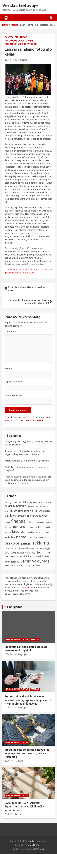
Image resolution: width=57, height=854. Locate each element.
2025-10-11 (10, 761)
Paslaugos (20, 37)
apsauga (8, 502)
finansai (19, 521)
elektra (7, 522)
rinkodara (10, 548)
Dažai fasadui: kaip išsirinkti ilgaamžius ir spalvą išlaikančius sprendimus (25, 806)
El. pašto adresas (14, 381)
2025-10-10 (10, 814)
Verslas (32, 44)
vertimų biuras (10, 566)
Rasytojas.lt (23, 654)
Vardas (9, 368)
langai (47, 532)
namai (21, 537)
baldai (8, 506)
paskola (42, 538)
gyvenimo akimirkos (14, 272)
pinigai (26, 543)
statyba (31, 552)
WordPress (38, 849)
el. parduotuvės (38, 515)
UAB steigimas (11, 556)
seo (7, 552)
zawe (20, 761)
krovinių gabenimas (34, 532)
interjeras (19, 526)
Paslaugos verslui (15, 44)
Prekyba (35, 640)
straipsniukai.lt (28, 587)
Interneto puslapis (13, 395)
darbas (10, 515)
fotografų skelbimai (42, 269)
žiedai (38, 566)
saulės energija (42, 548)
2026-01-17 (10, 707)
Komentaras (12, 331)
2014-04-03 (10, 60)
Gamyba (9, 37)
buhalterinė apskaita (21, 510)
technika (43, 552)
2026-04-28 (10, 654)
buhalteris (44, 510)
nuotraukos (30, 272)
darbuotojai (23, 515)
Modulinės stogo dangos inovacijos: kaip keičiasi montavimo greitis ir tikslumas (27, 753)
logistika (10, 537)
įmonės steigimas (26, 565)
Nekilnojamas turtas (16, 640)
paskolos (12, 543)
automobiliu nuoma (25, 502)
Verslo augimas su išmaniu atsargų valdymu (27, 460)
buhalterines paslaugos (38, 506)
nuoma (33, 537)
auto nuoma (45, 502)
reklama (41, 543)
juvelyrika (33, 527)
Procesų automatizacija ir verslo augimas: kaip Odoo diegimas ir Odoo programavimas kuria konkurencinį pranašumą (28, 480)
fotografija (27, 269)
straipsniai (23, 60)
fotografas (15, 269)
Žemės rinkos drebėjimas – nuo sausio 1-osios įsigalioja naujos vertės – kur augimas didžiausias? (28, 700)
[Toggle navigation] (6, 17)
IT (27, 527)
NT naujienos (13, 607)
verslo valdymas (35, 561)
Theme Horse (32, 845)
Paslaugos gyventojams (19, 41)
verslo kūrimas (41, 556)
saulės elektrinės (25, 548)
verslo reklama (12, 561)
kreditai (18, 531)
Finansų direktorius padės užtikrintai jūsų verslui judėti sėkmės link (29, 302)
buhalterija (19, 506)
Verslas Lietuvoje (20, 5)
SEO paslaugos (18, 552)
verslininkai (25, 556)
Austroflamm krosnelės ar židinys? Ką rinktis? (26, 289)
